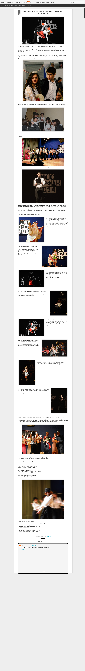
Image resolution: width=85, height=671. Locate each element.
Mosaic (15, 5)
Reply (23, 549)
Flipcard (6, 5)
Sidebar (19, 5)
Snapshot (24, 5)
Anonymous (48, 536)
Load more (43, 571)
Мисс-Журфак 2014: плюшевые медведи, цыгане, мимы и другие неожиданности (43, 12)
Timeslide (29, 5)
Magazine (11, 5)
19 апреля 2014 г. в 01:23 (32, 545)
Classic (2, 5)
